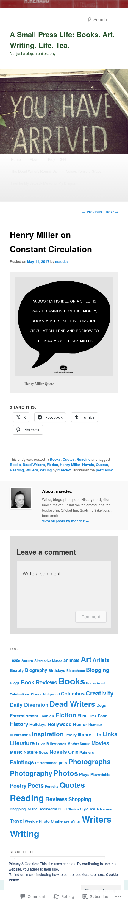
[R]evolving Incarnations (30, 194)
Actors (27, 660)
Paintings (22, 762)
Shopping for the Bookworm (81, 194)
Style (84, 809)
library (84, 734)
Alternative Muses (48, 660)
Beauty (17, 670)
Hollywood (60, 724)
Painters (86, 752)
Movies (100, 743)
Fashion (47, 716)
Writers (32, 470)
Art (86, 659)
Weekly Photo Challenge (47, 821)
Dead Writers (34, 464)
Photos (66, 773)
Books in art (95, 683)
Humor (80, 724)
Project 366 (57, 159)
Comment (91, 616)
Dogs (101, 705)
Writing (46, 470)
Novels (88, 464)
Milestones (56, 743)
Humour (95, 724)
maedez (61, 261)
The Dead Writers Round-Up (34, 171)
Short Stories (68, 809)
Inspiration (48, 733)
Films (92, 716)
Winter (76, 821)
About (34, 159)
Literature (22, 743)
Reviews (56, 799)
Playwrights (100, 774)
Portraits (51, 786)
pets (63, 762)
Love (40, 743)
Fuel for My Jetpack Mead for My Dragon (43, 183)
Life (96, 734)
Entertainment (24, 716)
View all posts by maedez (65, 521)
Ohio (73, 752)
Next (112, 211)
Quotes (69, 459)
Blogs (15, 683)
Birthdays (57, 670)
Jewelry (71, 735)
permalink (104, 470)
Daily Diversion (29, 704)
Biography (36, 670)
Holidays (38, 724)
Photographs (89, 761)
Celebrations (20, 694)
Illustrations (20, 734)
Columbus (73, 693)
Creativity (99, 693)
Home (16, 159)
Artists (101, 660)
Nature (31, 752)
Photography (31, 773)
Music (16, 752)
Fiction (52, 464)
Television (104, 809)
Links (110, 734)
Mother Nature (79, 743)
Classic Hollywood (45, 694)
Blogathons (75, 670)
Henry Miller (70, 464)
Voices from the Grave (84, 171)
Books (55, 459)
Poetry (18, 786)
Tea (92, 809)
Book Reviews (39, 682)
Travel (17, 820)
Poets (36, 785)
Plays (84, 774)
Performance (46, 762)
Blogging (97, 670)
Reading (83, 459)
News (43, 752)
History (19, 724)
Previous (92, 211)
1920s (15, 660)
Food (102, 716)
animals (71, 660)
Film (81, 716)
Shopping (79, 799)
